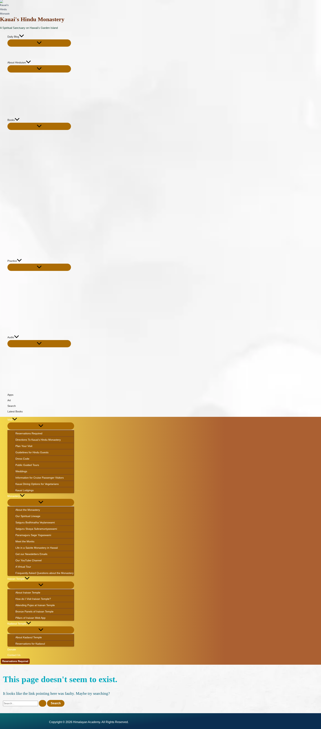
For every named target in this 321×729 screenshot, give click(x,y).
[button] (21, 36)
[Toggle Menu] (39, 43)
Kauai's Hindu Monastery (32, 19)
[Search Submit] (42, 703)
